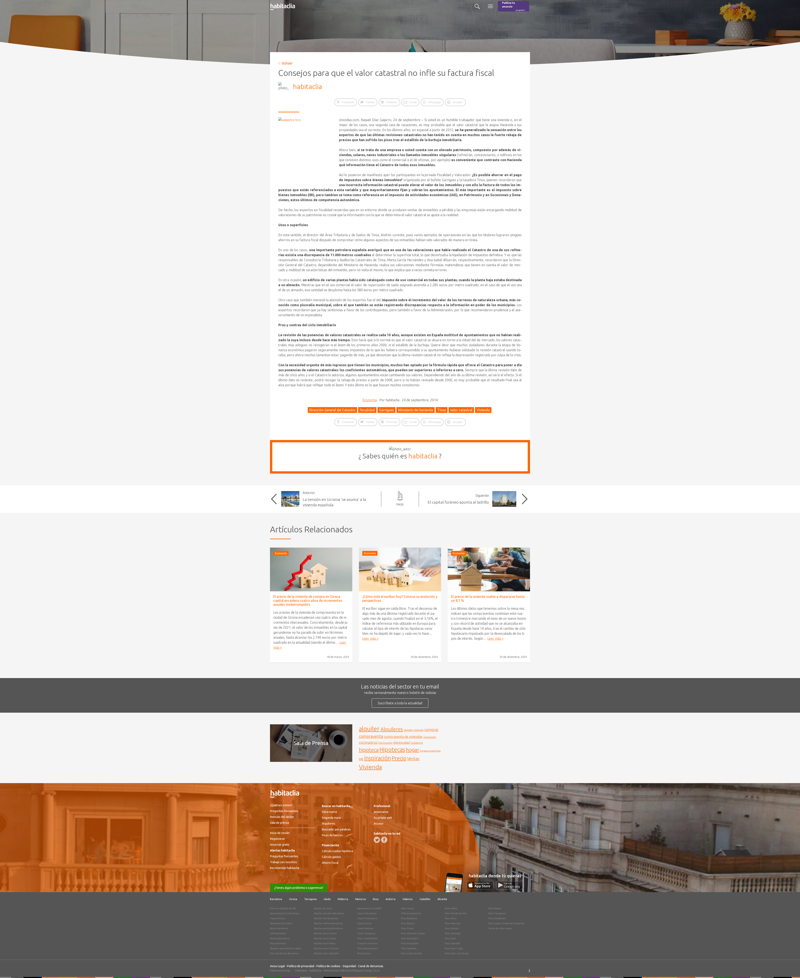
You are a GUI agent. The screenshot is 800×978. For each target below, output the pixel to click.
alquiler (369, 728)
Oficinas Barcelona (411, 913)
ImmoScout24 (332, 970)
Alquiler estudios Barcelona (329, 913)
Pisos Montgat (453, 933)
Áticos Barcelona (279, 928)
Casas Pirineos (277, 918)
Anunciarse (381, 812)
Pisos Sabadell (452, 943)
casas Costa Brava (366, 913)
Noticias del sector (282, 817)
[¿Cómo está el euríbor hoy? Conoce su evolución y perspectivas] (400, 569)
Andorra (390, 899)
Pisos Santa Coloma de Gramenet (506, 923)
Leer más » (370, 638)
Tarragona (310, 899)
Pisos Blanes (407, 923)
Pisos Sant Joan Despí (457, 953)
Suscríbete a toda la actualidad (400, 703)
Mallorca (343, 899)
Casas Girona (364, 923)
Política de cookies (328, 966)
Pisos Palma (451, 908)
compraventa (371, 736)
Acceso (378, 823)
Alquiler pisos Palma (324, 943)
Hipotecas (392, 749)
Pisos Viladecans (497, 918)
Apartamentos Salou (281, 923)
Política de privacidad (300, 966)
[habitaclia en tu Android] (509, 888)
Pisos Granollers (409, 938)
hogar (412, 750)
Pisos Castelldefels (367, 938)
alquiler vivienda (414, 729)
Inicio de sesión (280, 833)
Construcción (429, 737)
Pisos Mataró (452, 928)
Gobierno (417, 742)
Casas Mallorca (365, 928)
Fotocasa (301, 970)
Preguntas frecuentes (284, 811)
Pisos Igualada (408, 948)
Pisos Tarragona (497, 913)
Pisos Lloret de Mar (411, 953)
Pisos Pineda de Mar (456, 913)
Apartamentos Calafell (369, 908)
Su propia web (383, 817)
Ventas (413, 758)
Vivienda (483, 410)
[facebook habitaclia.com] (384, 839)
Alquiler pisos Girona (325, 933)
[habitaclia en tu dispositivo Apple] (481, 888)
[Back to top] (790, 968)
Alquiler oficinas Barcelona (328, 923)
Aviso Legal (277, 966)
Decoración (385, 742)
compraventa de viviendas (403, 737)
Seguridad (349, 966)
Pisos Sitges (494, 908)
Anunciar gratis (279, 844)
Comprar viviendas (367, 943)
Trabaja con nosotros (283, 862)
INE (361, 759)
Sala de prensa (279, 822)
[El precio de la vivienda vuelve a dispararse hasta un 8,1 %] (489, 569)
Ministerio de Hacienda (415, 410)
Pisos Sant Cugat (454, 948)
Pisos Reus (450, 918)
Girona (293, 899)
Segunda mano (331, 817)
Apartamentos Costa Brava (284, 913)
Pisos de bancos (332, 835)
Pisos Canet (407, 928)
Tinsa (441, 410)
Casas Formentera (367, 918)
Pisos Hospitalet (410, 943)
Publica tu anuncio (513, 6)
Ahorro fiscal (330, 862)
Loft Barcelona (278, 933)
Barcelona (276, 899)
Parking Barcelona (280, 938)
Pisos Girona (364, 953)
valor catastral (461, 410)
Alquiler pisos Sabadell (326, 953)
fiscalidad (367, 410)
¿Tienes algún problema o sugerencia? (298, 887)
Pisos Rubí (450, 938)
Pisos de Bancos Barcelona (284, 953)
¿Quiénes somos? (281, 805)
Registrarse (277, 838)
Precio (399, 758)
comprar (431, 729)
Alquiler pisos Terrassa (326, 948)
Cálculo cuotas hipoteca (337, 851)
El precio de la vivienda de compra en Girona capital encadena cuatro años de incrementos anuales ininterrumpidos (307, 600)
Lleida (327, 899)
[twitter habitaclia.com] (377, 839)
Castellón (425, 899)
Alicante (442, 899)
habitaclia (307, 86)
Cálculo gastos (331, 857)
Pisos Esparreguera (367, 948)
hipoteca (369, 750)
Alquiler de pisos (323, 908)
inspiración (377, 758)
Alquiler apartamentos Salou (285, 948)
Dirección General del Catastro (332, 410)
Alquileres (391, 729)
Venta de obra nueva (500, 928)
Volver (287, 63)
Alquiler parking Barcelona (328, 928)
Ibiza (376, 899)
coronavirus (368, 742)
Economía (369, 400)
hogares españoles (430, 750)
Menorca (360, 899)
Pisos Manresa (452, 923)
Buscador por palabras (336, 829)
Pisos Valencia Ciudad (413, 933)
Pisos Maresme (278, 943)
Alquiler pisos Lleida (325, 938)
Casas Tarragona (366, 933)
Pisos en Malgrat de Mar (283, 908)
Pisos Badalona (409, 918)
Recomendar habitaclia (284, 868)
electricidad (401, 742)
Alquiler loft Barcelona (326, 918)
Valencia (407, 899)
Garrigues (386, 410)
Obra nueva (329, 812)
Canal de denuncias (370, 966)
